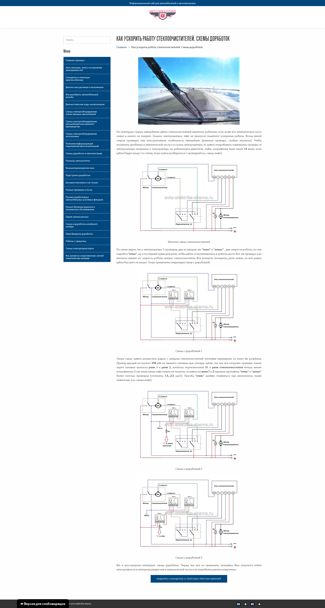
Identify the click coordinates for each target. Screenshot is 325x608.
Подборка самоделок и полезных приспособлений (189, 578)
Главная (121, 47)
